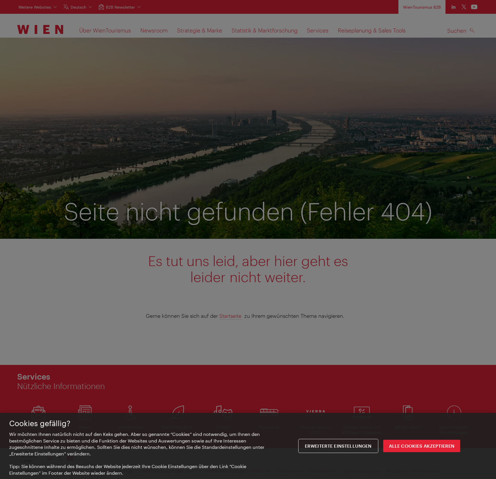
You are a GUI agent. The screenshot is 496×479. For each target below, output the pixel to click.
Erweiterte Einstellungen (338, 446)
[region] (248, 446)
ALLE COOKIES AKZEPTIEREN (422, 446)
